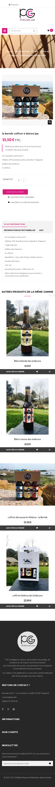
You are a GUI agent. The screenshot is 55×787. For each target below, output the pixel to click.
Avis (41, 230)
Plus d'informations (14, 224)
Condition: (9, 150)
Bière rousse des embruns (27, 439)
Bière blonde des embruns (27, 361)
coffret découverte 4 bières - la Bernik (27, 517)
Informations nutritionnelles (19, 230)
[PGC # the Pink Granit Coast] (27, 15)
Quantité (8, 179)
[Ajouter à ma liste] (37, 371)
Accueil (9, 51)
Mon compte (10, 732)
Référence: (9, 146)
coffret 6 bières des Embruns (27, 595)
